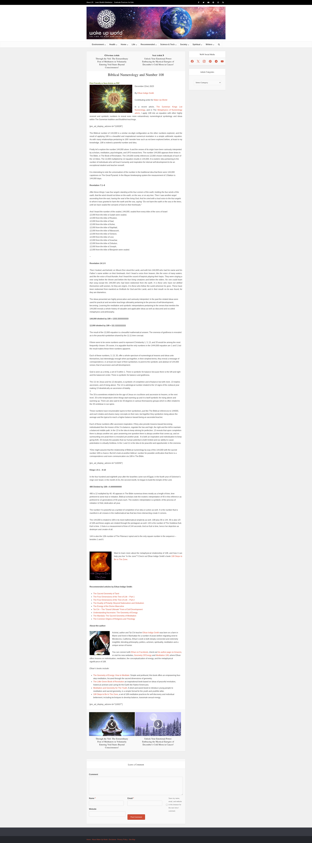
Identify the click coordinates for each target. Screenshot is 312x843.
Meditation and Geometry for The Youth (110, 688)
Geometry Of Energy (143, 655)
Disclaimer (112, 839)
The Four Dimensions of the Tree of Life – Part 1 (114, 597)
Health (112, 44)
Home (123, 44)
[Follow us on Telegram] (216, 61)
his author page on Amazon (169, 652)
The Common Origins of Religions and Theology (114, 619)
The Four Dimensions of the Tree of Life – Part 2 (114, 600)
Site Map (132, 839)
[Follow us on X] (198, 61)
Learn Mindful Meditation (103, 2)
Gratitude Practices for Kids (124, 2)
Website (92, 809)
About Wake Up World (99, 839)
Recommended (148, 44)
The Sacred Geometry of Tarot (106, 594)
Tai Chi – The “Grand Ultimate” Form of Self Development (118, 609)
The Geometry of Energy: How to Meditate (111, 675)
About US (90, 2)
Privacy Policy (122, 839)
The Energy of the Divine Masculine (108, 606)
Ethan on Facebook (139, 652)
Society (183, 44)
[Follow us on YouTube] (222, 61)
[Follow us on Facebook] (192, 61)
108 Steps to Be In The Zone (105, 694)
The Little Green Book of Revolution (108, 682)
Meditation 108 (162, 655)
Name (92, 798)
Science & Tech (167, 44)
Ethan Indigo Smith (145, 93)
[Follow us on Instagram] (204, 61)
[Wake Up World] (156, 23)
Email (130, 798)
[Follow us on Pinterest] (210, 61)
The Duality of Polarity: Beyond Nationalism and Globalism (118, 603)
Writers (209, 44)
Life (133, 44)
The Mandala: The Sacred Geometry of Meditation (114, 616)
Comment (93, 774)
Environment (98, 44)
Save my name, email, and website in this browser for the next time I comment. (175, 804)
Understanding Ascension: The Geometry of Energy (115, 613)
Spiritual (196, 44)
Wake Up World (160, 100)
